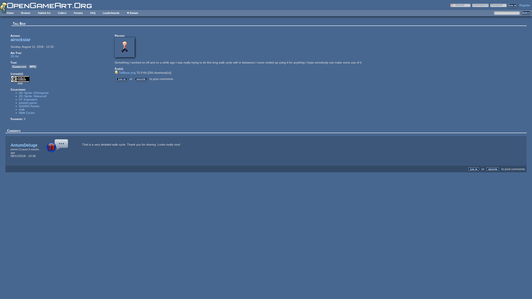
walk (22, 109)
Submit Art (44, 13)
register (141, 79)
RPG (33, 66)
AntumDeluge (24, 145)
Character (19, 66)
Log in (122, 79)
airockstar (21, 39)
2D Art (15, 56)
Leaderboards (111, 13)
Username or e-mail (480, 5)
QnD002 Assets (29, 106)
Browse (25, 13)
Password (496, 5)
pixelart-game (28, 102)
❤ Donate (132, 13)
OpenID (460, 5)
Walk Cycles (27, 112)
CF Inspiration (28, 99)
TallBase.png (127, 72)
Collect (62, 13)
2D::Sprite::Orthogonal (33, 92)
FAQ (92, 13)
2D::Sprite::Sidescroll (32, 96)
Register (524, 5)
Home (10, 13)
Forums (78, 13)
